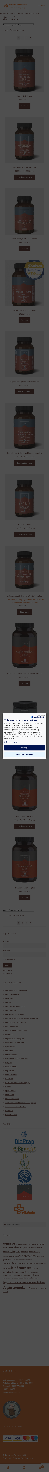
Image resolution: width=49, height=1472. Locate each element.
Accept (24, 747)
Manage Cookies (24, 754)
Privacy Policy (12, 742)
